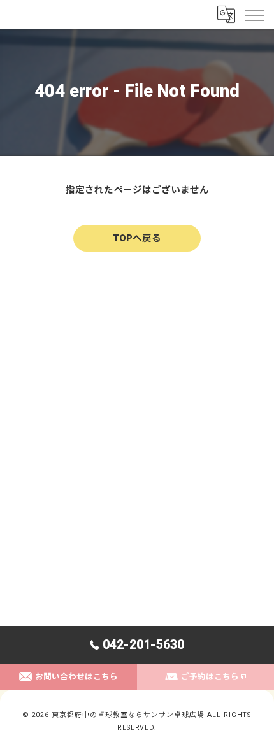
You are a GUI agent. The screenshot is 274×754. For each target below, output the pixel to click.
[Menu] (254, 14)
